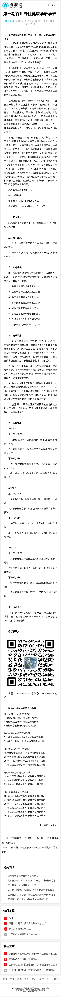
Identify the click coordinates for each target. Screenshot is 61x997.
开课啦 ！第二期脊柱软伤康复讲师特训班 (26, 899)
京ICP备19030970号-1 (43, 988)
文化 (26, 979)
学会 (19, 979)
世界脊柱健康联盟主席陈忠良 (21, 934)
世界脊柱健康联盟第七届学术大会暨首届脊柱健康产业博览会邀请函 (32, 964)
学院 (41, 979)
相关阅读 (9, 867)
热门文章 (9, 910)
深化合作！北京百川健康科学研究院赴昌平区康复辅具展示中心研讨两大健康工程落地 (32, 953)
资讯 (4, 979)
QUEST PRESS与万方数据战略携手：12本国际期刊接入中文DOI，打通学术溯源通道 (32, 970)
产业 (12, 979)
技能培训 (9, 21)
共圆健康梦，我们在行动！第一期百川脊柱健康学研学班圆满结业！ (31, 880)
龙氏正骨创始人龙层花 (18, 929)
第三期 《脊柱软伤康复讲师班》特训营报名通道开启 (31, 890)
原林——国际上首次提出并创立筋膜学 (25, 923)
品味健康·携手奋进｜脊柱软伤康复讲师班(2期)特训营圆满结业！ (31, 894)
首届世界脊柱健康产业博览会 (21, 959)
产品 (34, 979)
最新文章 (9, 946)
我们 (56, 979)
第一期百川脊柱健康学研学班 (20, 885)
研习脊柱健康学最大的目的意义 (21, 876)
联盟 (49, 979)
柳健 (9, 918)
